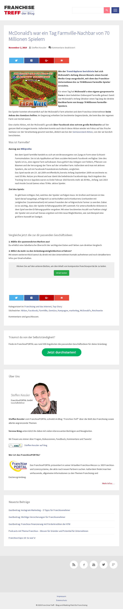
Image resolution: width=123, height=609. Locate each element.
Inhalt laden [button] (61, 272)
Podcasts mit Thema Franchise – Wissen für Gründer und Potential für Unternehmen (48, 531)
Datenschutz (61, 600)
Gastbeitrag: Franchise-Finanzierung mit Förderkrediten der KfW (39, 524)
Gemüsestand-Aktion (83, 131)
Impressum (61, 596)
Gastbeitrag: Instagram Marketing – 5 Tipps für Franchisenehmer (39, 510)
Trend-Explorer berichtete (80, 71)
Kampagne (63, 310)
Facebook (33, 310)
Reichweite (97, 310)
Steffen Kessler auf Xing (35, 445)
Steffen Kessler (39, 47)
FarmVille (43, 310)
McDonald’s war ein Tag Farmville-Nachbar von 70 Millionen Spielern (59, 36)
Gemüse (53, 310)
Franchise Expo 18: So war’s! (22, 537)
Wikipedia (26, 148)
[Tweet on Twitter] (16, 60)
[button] (107, 10)
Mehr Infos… (108, 483)
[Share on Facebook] (31, 60)
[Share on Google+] (46, 60)
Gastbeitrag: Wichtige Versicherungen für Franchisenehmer (37, 517)
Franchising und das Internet (38, 306)
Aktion (24, 310)
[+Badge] (26, 569)
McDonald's (85, 310)
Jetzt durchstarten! (61, 352)
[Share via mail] (61, 60)
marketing (74, 310)
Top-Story (57, 306)
